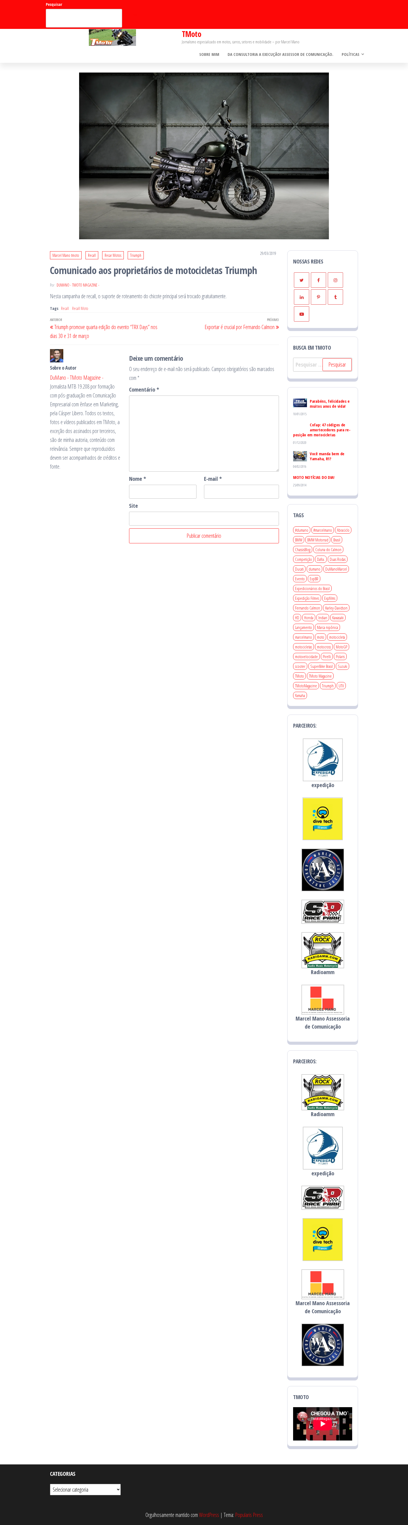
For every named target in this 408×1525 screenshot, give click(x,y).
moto (320, 637)
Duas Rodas (338, 559)
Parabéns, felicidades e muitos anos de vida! (330, 403)
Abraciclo (343, 530)
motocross (324, 647)
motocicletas (303, 647)
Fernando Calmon (307, 608)
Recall (92, 255)
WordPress (209, 1515)
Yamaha (300, 695)
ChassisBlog (302, 549)
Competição (303, 559)
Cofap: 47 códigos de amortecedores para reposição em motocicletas (322, 429)
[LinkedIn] (301, 297)
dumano (314, 569)
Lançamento (303, 627)
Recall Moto (80, 308)
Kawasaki (338, 617)
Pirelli (327, 656)
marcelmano (303, 637)
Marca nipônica (327, 627)
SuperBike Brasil (321, 666)
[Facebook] (318, 280)
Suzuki (342, 666)
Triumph (135, 255)
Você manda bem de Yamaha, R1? (327, 456)
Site (133, 505)
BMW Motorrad (317, 540)
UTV (341, 685)
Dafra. (321, 559)
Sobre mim (209, 54)
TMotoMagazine (306, 685)
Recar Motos (113, 255)
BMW (298, 540)
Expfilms (329, 598)
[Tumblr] (335, 297)
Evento (300, 578)
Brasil (336, 540)
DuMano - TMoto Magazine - (78, 285)
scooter (300, 666)
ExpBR (314, 578)
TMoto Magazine (320, 676)
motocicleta (337, 637)
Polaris (340, 656)
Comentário (144, 389)
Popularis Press (249, 1515)
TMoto (191, 34)
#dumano (301, 530)
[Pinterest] (318, 297)
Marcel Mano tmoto (65, 255)
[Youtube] (301, 314)
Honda (308, 617)
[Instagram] (335, 280)
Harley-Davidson (336, 608)
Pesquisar (54, 4)
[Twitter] (301, 280)
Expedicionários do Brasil (312, 588)
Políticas (350, 54)
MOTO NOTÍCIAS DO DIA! (313, 477)
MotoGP (341, 647)
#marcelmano (322, 530)
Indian (322, 617)
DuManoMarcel (336, 569)
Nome (137, 478)
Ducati (299, 569)
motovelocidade (306, 656)
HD (297, 617)
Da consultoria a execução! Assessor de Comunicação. (280, 54)
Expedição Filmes (307, 598)
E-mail (213, 478)
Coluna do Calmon (328, 549)
